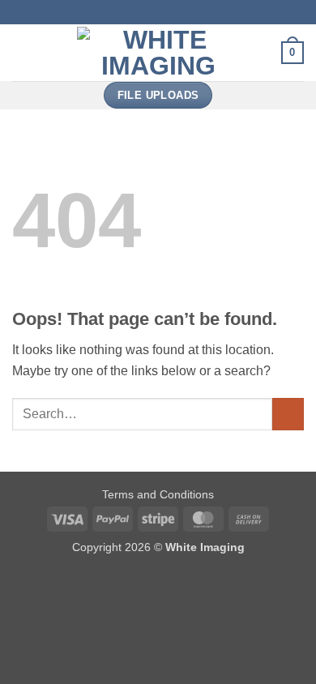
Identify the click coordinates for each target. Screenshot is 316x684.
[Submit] (288, 414)
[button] (22, 52)
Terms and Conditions (158, 494)
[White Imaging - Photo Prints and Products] (158, 53)
